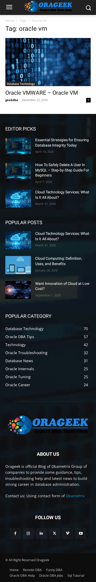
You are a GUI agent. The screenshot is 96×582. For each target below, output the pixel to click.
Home (9, 20)
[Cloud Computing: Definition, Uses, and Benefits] (18, 265)
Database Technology (21, 84)
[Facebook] (15, 533)
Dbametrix (75, 495)
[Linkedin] (41, 533)
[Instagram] (28, 533)
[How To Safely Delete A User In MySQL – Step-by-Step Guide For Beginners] (18, 171)
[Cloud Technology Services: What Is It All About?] (18, 199)
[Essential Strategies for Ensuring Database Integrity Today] (18, 146)
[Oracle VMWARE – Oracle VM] (48, 62)
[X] (54, 533)
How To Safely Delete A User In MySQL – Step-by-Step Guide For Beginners (62, 170)
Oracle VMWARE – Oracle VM (41, 93)
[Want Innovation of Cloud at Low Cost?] (18, 290)
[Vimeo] (67, 533)
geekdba (11, 100)
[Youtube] (80, 533)
